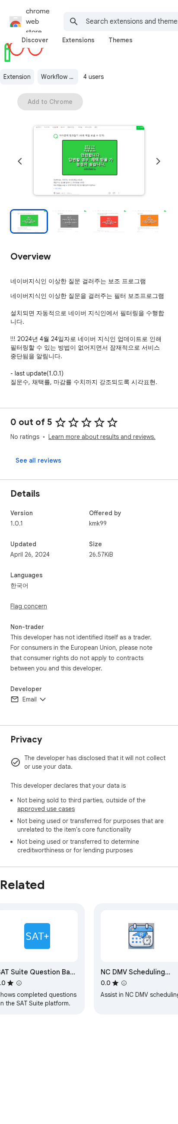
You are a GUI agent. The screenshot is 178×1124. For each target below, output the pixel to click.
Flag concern (28, 606)
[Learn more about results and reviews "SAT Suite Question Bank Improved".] (19, 983)
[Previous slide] (20, 161)
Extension (17, 77)
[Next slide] (158, 161)
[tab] (35, 40)
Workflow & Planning (59, 77)
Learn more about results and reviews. (102, 437)
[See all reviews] (38, 460)
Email (29, 699)
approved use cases (46, 809)
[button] (89, 161)
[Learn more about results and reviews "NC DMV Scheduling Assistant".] (124, 983)
